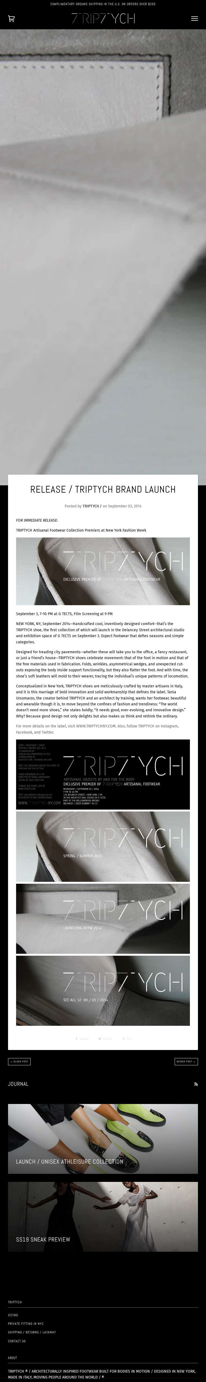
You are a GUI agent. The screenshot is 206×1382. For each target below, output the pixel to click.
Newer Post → (186, 1061)
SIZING (13, 1315)
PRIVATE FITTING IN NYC (26, 1324)
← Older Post (19, 1061)
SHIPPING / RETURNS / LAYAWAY (32, 1332)
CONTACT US (17, 1341)
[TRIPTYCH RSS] (196, 1084)
